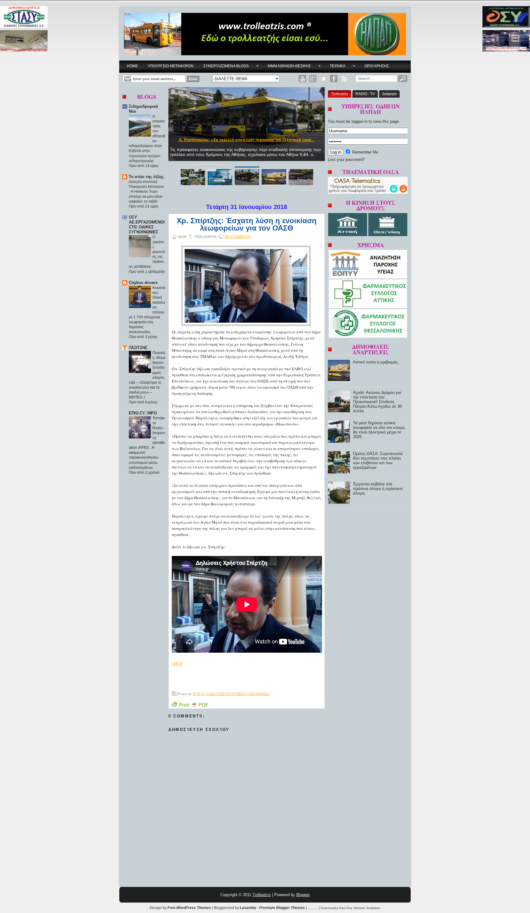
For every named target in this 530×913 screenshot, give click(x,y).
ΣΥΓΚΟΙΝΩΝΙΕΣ (257, 693)
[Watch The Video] (302, 78)
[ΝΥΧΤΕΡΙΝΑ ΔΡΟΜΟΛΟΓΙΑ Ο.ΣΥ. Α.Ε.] (506, 17)
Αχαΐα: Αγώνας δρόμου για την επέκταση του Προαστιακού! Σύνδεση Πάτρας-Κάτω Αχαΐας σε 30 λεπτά (377, 401)
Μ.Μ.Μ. (199, 693)
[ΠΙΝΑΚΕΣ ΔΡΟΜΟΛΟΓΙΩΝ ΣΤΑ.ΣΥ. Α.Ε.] (24, 17)
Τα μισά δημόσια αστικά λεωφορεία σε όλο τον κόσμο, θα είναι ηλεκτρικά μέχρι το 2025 (379, 430)
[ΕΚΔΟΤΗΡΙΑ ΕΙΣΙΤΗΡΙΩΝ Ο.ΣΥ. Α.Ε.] (506, 41)
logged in (359, 121)
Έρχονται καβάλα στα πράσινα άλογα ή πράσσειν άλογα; (378, 488)
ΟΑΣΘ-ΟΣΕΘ (215, 693)
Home (132, 66)
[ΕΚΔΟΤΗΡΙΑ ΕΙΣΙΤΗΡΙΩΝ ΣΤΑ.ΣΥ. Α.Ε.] (24, 41)
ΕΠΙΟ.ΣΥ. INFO (143, 413)
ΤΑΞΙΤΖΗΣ (138, 347)
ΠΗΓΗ (177, 663)
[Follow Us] (323, 78)
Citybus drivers (143, 282)
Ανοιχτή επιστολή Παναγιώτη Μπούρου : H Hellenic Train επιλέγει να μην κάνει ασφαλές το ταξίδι (146, 192)
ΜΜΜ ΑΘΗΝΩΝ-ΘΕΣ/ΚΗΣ (294, 66)
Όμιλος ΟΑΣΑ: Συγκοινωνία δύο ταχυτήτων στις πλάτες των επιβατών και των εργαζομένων (378, 460)
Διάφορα (389, 94)
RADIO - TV (365, 94)
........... (313, 908)
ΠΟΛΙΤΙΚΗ (234, 693)
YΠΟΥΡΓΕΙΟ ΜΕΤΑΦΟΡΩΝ (171, 66)
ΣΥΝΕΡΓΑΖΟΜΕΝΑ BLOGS (231, 66)
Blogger (303, 894)
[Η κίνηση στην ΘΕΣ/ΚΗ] (387, 234)
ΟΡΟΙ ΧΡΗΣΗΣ (376, 66)
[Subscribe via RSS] (344, 78)
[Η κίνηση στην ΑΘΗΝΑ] (348, 234)
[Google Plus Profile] (313, 78)
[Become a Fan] (333, 78)
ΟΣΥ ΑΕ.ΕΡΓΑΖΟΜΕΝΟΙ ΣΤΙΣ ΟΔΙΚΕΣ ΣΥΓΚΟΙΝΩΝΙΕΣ (147, 224)
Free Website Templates (363, 908)
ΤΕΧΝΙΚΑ (342, 66)
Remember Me (364, 152)
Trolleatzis (339, 94)
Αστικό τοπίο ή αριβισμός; (246, 140)
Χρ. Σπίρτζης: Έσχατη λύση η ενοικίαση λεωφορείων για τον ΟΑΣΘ (247, 224)
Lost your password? (346, 159)
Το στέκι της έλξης (146, 176)
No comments (237, 237)
